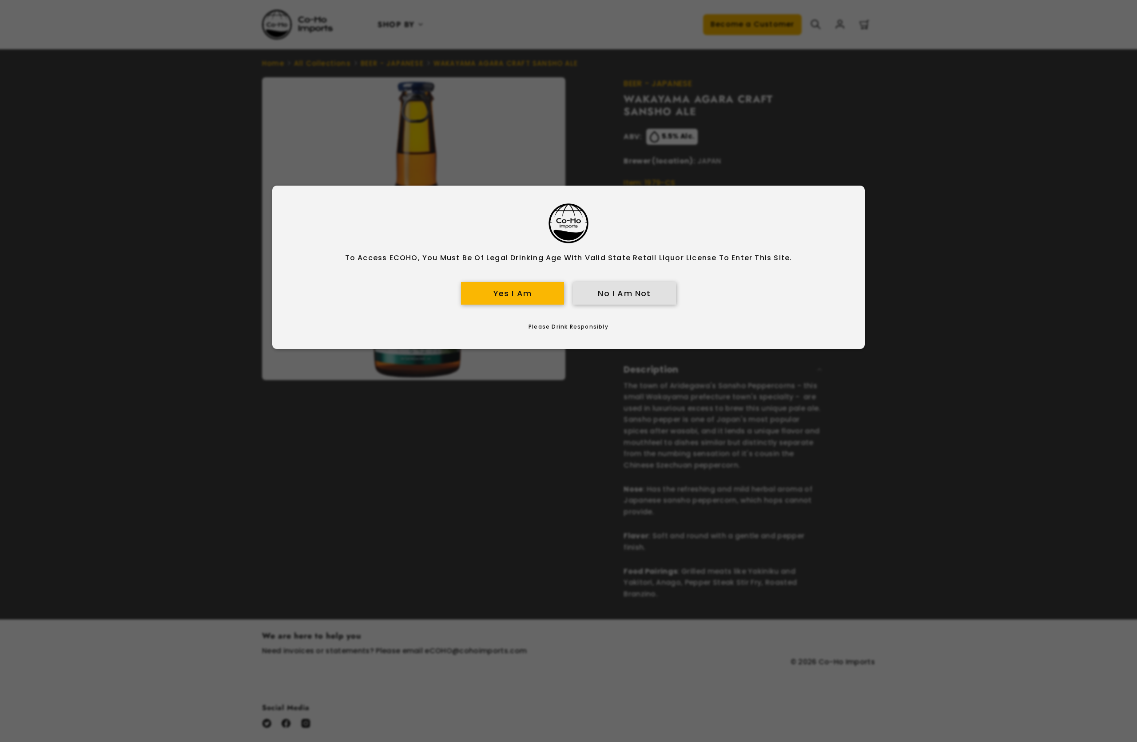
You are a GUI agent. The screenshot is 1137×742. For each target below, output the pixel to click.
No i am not (624, 293)
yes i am (512, 293)
